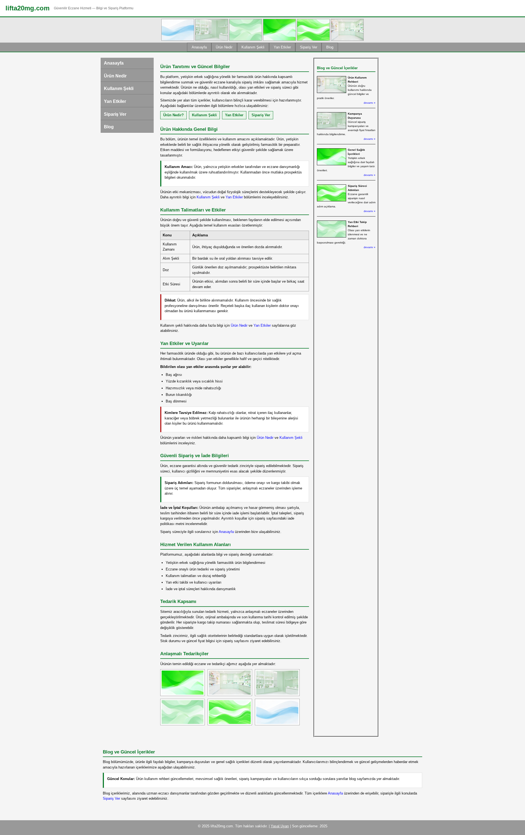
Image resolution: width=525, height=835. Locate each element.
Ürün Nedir (224, 47)
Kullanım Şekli (252, 47)
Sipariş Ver (308, 47)
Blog (329, 47)
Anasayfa (199, 47)
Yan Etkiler (282, 47)
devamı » (369, 102)
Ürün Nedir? (173, 115)
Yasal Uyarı (280, 826)
